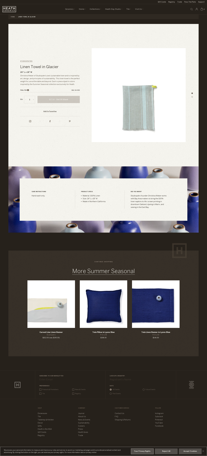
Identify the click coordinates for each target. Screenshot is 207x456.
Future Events (150, 389)
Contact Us (119, 413)
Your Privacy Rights (142, 451)
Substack (159, 416)
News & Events (80, 389)
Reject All (166, 451)
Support (201, 2)
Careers (81, 426)
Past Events (117, 393)
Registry (171, 2)
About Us (82, 416)
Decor (40, 423)
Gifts (40, 426)
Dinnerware (42, 413)
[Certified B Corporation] (191, 385)
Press (80, 429)
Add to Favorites (50, 111)
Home (13, 16)
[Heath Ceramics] (17, 384)
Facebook (159, 426)
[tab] (192, 93)
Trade (179, 2)
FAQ (116, 416)
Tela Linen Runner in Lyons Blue (155, 332)
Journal (81, 413)
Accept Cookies (190, 451)
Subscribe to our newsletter (51, 376)
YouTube (159, 423)
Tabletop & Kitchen (46, 420)
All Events (116, 389)
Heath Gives (83, 432)
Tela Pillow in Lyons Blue (103, 332)
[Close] (203, 451)
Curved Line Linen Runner (51, 332)
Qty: (21, 99)
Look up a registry (117, 376)
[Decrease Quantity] (25, 99)
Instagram (159, 413)
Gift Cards (162, 2)
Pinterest (159, 420)
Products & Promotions (50, 389)
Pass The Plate (190, 2)
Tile (43, 393)
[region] (103, 451)
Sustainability (83, 423)
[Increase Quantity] (33, 99)
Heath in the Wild (45, 429)
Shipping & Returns (123, 420)
